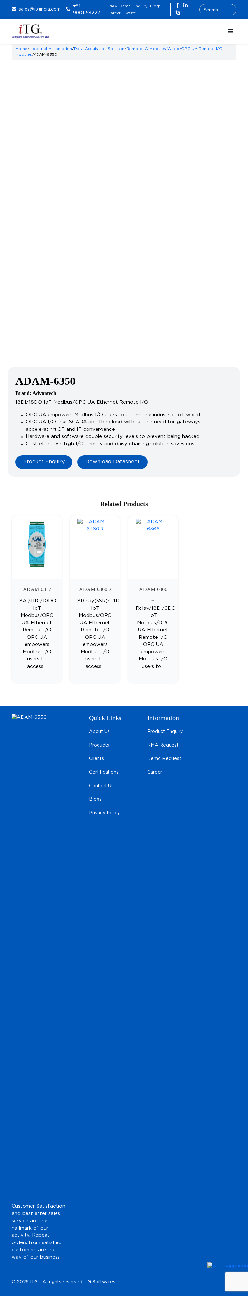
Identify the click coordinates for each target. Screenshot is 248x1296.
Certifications (104, 772)
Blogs (155, 6)
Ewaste (129, 13)
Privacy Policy (104, 813)
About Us (99, 732)
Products (99, 745)
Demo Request (164, 759)
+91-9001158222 (86, 9)
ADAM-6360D (95, 589)
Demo (125, 6)
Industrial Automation (50, 49)
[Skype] (178, 13)
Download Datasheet (112, 462)
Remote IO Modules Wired (152, 49)
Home (21, 49)
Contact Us (101, 786)
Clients (96, 759)
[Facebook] (178, 6)
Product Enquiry (44, 462)
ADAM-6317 (37, 589)
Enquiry (140, 6)
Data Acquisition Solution (99, 49)
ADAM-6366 (153, 589)
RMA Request (163, 745)
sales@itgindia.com (40, 9)
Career (114, 13)
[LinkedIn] (185, 6)
